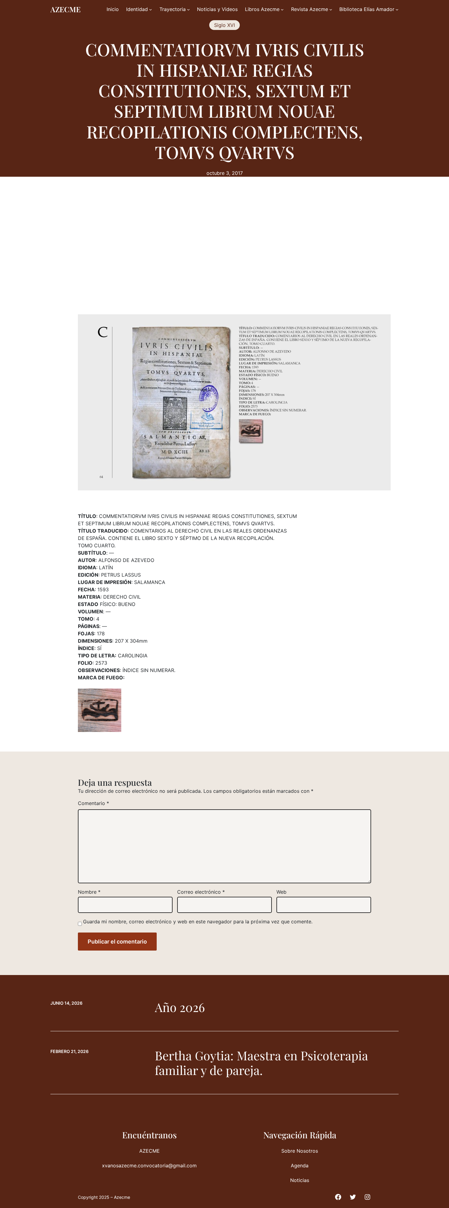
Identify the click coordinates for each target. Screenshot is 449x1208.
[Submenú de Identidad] (150, 9)
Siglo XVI (224, 25)
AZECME (65, 9)
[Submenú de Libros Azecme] (282, 9)
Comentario (93, 803)
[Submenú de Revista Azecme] (330, 9)
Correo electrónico (201, 892)
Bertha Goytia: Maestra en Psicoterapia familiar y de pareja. (261, 1062)
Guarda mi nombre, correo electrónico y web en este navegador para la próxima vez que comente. (197, 921)
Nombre (89, 892)
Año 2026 (180, 1007)
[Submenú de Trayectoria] (188, 9)
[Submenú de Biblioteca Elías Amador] (397, 9)
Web (281, 892)
